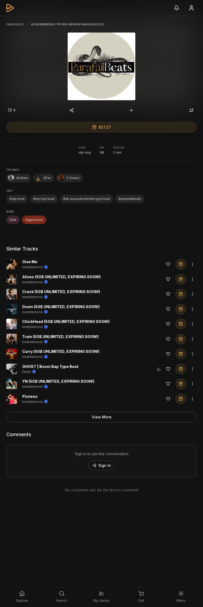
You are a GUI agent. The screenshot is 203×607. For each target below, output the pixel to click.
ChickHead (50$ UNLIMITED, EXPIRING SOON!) (66, 321)
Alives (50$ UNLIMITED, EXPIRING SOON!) (61, 277)
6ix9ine (22, 178)
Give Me (29, 261)
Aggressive (34, 220)
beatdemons (32, 267)
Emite (26, 371)
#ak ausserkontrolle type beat (86, 199)
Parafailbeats (15, 24)
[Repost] (191, 110)
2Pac (47, 178)
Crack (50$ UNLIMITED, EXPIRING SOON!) (61, 291)
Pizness (30, 396)
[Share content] (71, 110)
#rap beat (17, 199)
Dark (13, 220)
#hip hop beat (44, 199)
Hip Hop (85, 152)
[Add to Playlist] (131, 110)
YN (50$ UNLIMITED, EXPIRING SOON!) (58, 381)
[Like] (168, 264)
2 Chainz (73, 178)
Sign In (104, 465)
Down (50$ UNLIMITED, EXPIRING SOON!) (61, 306)
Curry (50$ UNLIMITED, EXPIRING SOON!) (60, 351)
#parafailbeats (129, 199)
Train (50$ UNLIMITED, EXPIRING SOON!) (60, 336)
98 (102, 152)
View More (102, 417)
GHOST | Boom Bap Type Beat (50, 366)
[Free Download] (158, 369)
